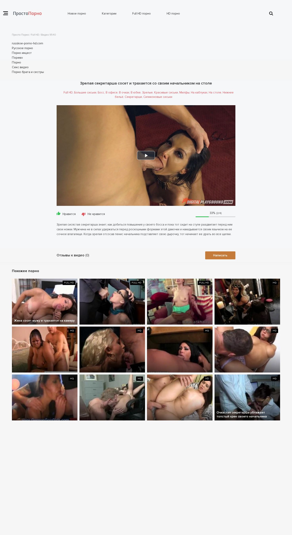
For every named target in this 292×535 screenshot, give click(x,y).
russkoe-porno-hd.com (27, 43)
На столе (215, 92)
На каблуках (199, 92)
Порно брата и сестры (28, 72)
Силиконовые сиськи (157, 97)
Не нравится (96, 214)
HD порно (173, 13)
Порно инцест (22, 53)
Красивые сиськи (166, 92)
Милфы (184, 92)
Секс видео (20, 67)
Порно (16, 62)
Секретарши (133, 97)
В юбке (136, 92)
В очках (124, 92)
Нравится (69, 214)
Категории (109, 13)
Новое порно (77, 13)
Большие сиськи (85, 92)
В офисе (112, 92)
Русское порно (22, 48)
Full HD (68, 92)
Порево (17, 58)
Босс (101, 92)
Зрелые (147, 92)
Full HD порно (141, 13)
